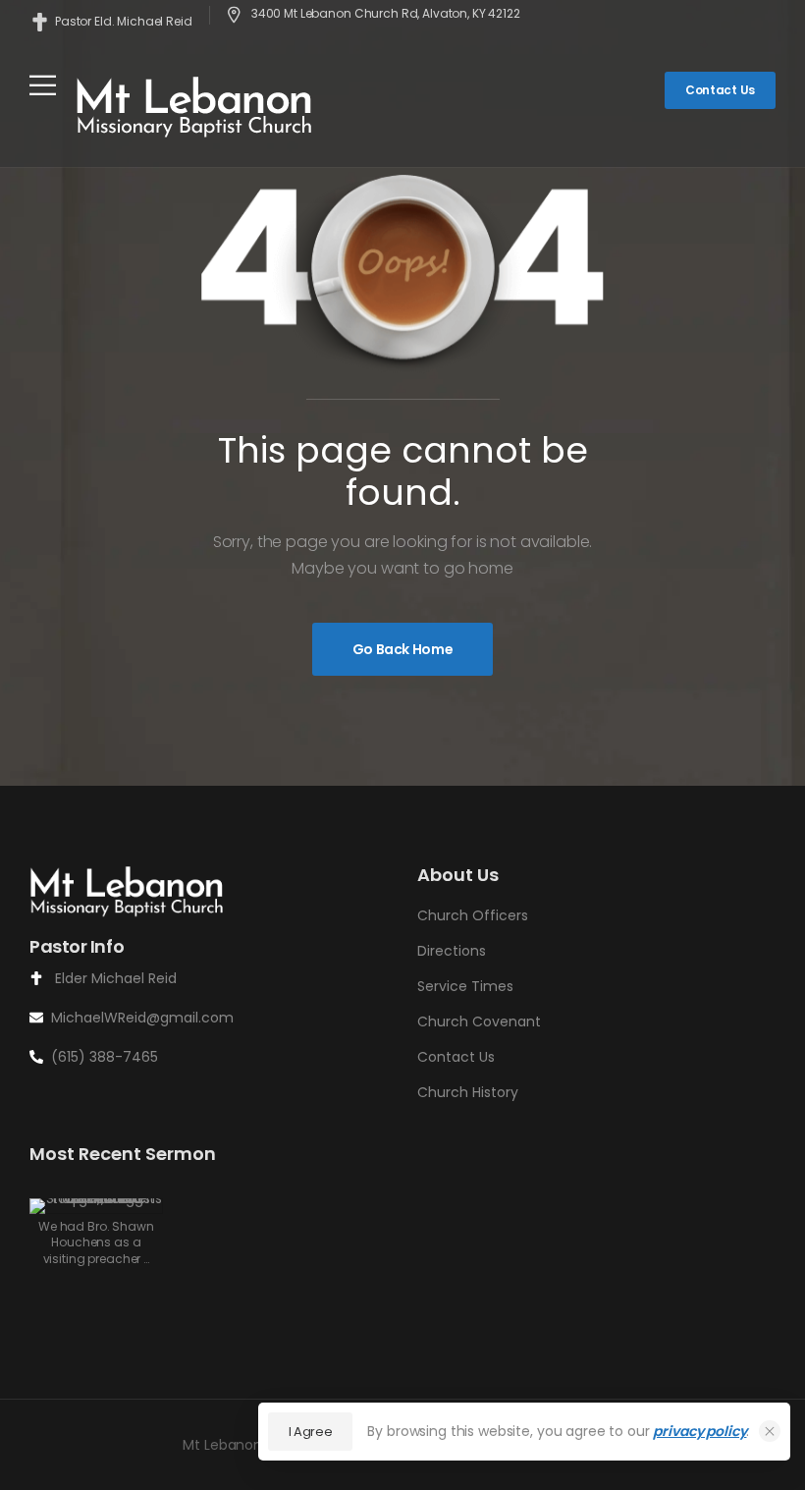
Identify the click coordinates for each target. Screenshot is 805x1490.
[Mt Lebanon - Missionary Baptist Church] (195, 105)
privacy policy (699, 1431)
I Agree (311, 1431)
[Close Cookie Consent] (769, 1431)
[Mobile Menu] (42, 85)
